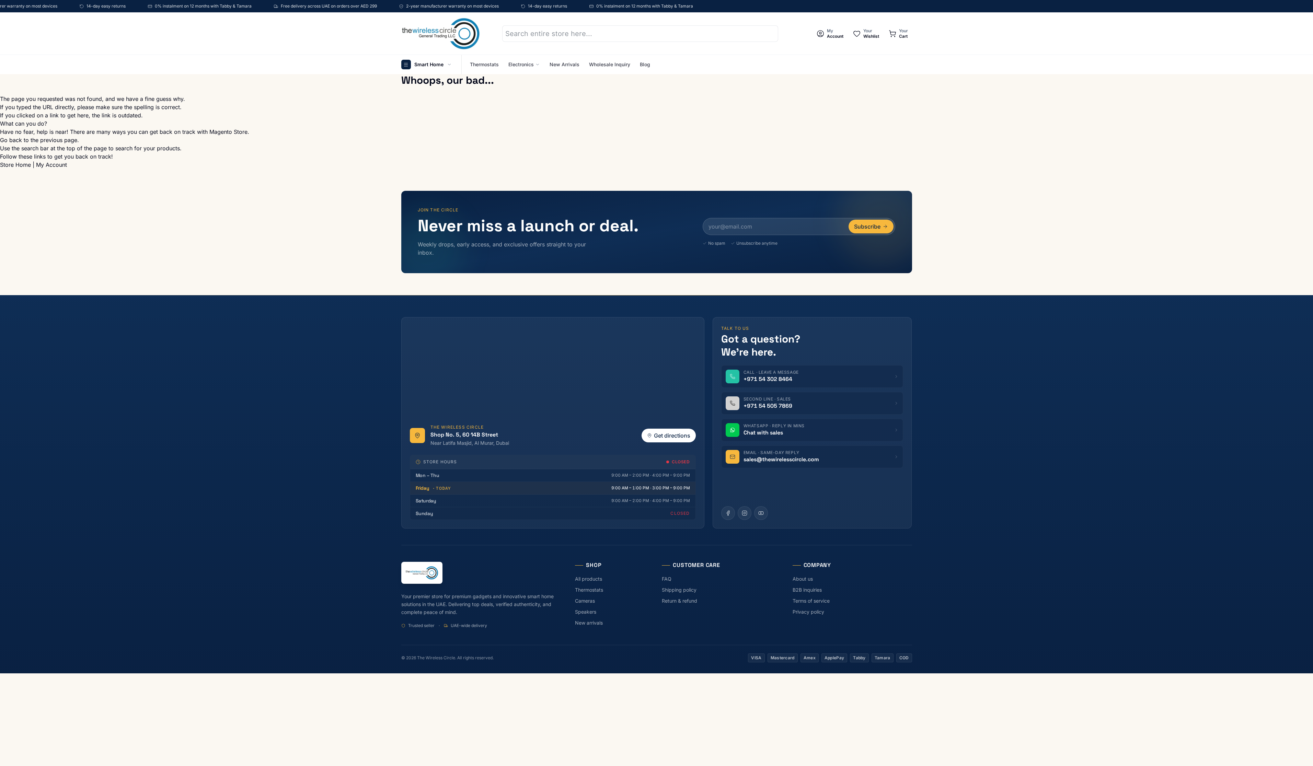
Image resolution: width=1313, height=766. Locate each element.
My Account (51, 164)
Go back (11, 140)
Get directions (672, 435)
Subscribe (867, 226)
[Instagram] (744, 513)
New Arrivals (564, 64)
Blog (645, 64)
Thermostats (484, 64)
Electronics (521, 64)
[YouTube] (761, 513)
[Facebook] (728, 513)
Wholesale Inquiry (609, 64)
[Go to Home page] (440, 33)
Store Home (15, 164)
